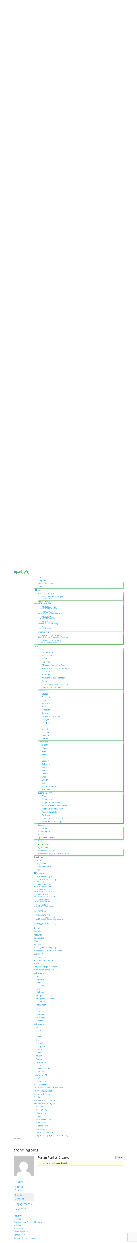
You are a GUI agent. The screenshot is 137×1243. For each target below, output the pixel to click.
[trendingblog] (24, 1178)
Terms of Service (21, 1231)
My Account (43, 847)
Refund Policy (19, 1235)
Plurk (44, 751)
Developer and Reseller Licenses (28, 1222)
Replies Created (20, 1197)
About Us (18, 1216)
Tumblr (45, 770)
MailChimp (46, 735)
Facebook (46, 703)
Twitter (45, 767)
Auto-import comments (52, 687)
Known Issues (44, 831)
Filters (44, 658)
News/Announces (45, 583)
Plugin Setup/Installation (52, 808)
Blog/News (42, 580)
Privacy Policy (19, 1228)
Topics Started (19, 1188)
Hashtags (46, 674)
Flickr (44, 706)
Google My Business (51, 716)
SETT (44, 757)
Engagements (23, 1204)
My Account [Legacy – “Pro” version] (53, 853)
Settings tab (47, 655)
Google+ (46, 713)
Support (41, 825)
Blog (40, 586)
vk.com (45, 773)
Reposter (46, 662)
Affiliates (17, 1219)
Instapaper (46, 722)
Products (41, 590)
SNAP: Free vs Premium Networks (57, 805)
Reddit (44, 754)
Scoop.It (45, 761)
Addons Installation (50, 812)
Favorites (20, 1209)
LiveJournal (47, 732)
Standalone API (44, 632)
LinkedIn (45, 729)
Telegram (46, 764)
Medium (45, 738)
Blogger (45, 694)
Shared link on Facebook (52, 818)
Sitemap (17, 1225)
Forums (41, 834)
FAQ (44, 796)
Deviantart (46, 697)
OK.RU (45, 745)
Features (41, 649)
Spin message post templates (55, 684)
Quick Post (46, 671)
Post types (46, 815)
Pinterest (46, 748)
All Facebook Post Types (52, 821)
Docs (39, 646)
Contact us (42, 841)
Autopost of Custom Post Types (56, 668)
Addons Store (44, 844)
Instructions (43, 690)
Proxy (44, 681)
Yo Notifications (49, 786)
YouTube (46, 789)
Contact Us (18, 1241)
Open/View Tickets (46, 837)
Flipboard (46, 709)
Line (44, 725)
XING (44, 783)
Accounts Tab (48, 652)
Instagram (46, 719)
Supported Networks (51, 802)
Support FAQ (47, 799)
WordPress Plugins (46, 593)
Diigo (44, 700)
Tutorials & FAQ (45, 793)
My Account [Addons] (47, 850)
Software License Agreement (26, 1238)
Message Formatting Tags (53, 665)
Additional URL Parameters (53, 677)
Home (40, 577)
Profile (19, 1181)
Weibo (44, 777)
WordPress (47, 780)
